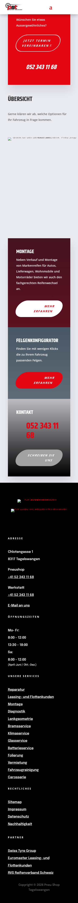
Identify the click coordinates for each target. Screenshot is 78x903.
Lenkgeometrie (20, 719)
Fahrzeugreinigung (23, 770)
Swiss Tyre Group (22, 851)
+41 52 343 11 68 (21, 577)
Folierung (15, 755)
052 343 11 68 (41, 67)
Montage (15, 704)
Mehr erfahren (44, 308)
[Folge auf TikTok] (61, 524)
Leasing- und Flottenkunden (31, 697)
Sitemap (15, 802)
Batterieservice (20, 748)
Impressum (17, 809)
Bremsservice (19, 726)
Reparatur (16, 690)
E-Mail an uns (19, 605)
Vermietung (17, 762)
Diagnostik (16, 711)
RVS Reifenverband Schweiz (30, 873)
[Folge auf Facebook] (16, 524)
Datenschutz (18, 816)
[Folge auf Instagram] (46, 524)
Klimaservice (18, 733)
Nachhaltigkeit (20, 824)
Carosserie (17, 777)
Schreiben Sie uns (41, 457)
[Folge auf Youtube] (31, 524)
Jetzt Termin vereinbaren (36, 43)
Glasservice (17, 741)
